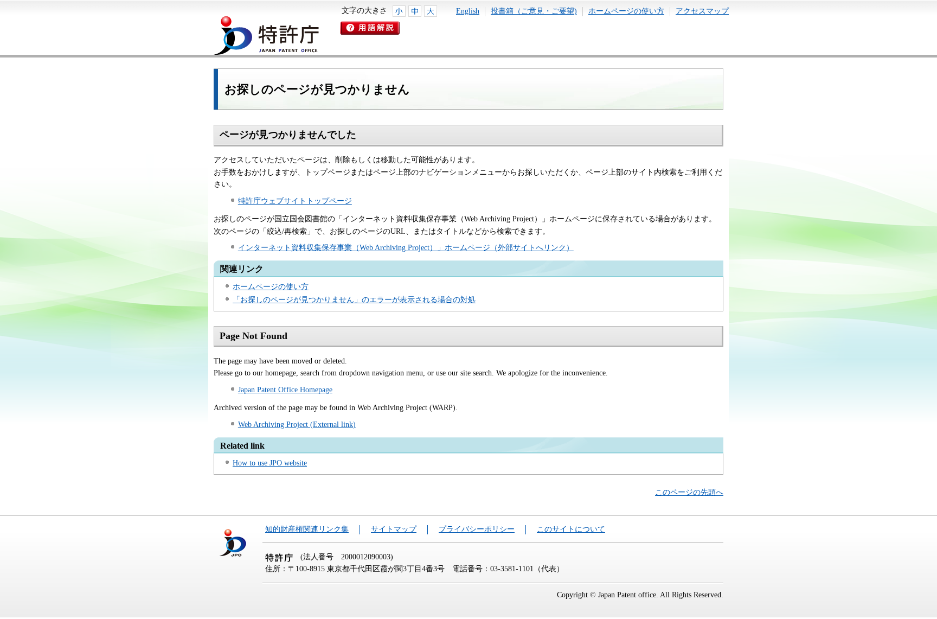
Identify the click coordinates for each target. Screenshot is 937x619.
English (467, 11)
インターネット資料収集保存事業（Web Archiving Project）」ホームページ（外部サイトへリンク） (406, 248)
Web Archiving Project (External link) (297, 424)
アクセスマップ (702, 11)
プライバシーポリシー (477, 529)
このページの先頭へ (689, 492)
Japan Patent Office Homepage (285, 390)
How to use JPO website (270, 463)
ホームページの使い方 (626, 11)
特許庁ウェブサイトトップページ (295, 201)
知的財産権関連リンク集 (307, 529)
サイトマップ (393, 529)
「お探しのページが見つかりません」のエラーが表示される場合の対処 (354, 300)
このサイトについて (571, 529)
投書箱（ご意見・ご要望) (534, 11)
